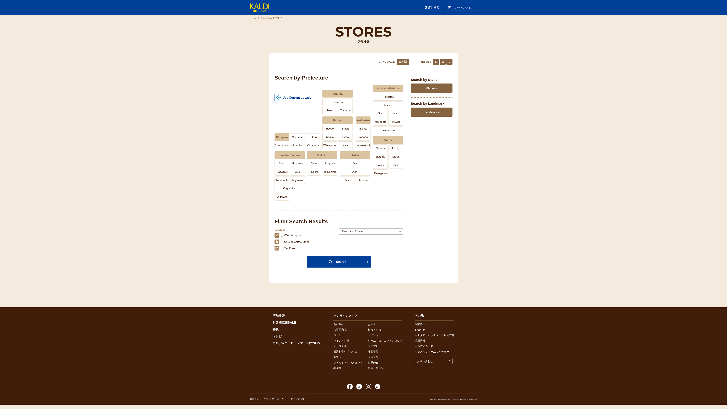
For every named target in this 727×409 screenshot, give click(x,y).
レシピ (277, 336)
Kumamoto (282, 180)
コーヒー (338, 335)
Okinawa (282, 196)
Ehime (314, 163)
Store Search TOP (270, 18)
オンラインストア (463, 7)
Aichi (355, 171)
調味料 (337, 368)
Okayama (313, 145)
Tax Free (289, 248)
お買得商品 (340, 329)
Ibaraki (396, 156)
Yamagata (380, 121)
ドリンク (373, 335)
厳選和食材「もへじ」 (346, 351)
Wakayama (329, 145)
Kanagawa (380, 173)
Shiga (345, 128)
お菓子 (372, 324)
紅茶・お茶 (374, 329)
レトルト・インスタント (348, 362)
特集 (276, 329)
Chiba (395, 164)
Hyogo (330, 128)
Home (253, 18)
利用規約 (254, 399)
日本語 (403, 61)
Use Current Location (297, 97)
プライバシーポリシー (275, 399)
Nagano (363, 136)
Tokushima (330, 171)
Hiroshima (297, 145)
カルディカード (424, 346)
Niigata (363, 128)
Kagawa (330, 163)
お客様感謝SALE (284, 322)
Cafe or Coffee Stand (297, 241)
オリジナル (340, 346)
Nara (345, 145)
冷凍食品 (373, 357)
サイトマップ (297, 399)
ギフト (337, 357)
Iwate (396, 113)
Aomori (388, 105)
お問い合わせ (425, 361)
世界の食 (373, 362)
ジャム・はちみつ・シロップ (385, 340)
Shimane (297, 137)
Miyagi (396, 121)
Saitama (380, 156)
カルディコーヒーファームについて (297, 343)
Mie (347, 180)
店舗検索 (433, 7)
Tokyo (380, 164)
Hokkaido (388, 96)
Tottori (313, 137)
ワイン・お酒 (341, 340)
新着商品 (338, 324)
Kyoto (345, 136)
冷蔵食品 (373, 351)
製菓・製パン (376, 368)
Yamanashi (363, 145)
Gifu (355, 163)
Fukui (330, 110)
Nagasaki (282, 171)
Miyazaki (297, 180)
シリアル (373, 346)
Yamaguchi (282, 145)
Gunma (380, 148)
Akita (380, 113)
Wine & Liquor (292, 235)
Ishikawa (337, 102)
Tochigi (396, 148)
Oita (297, 171)
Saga (282, 163)
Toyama (345, 110)
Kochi (314, 171)
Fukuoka (297, 163)
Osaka (330, 136)
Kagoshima (289, 188)
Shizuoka (362, 180)
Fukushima (388, 130)
